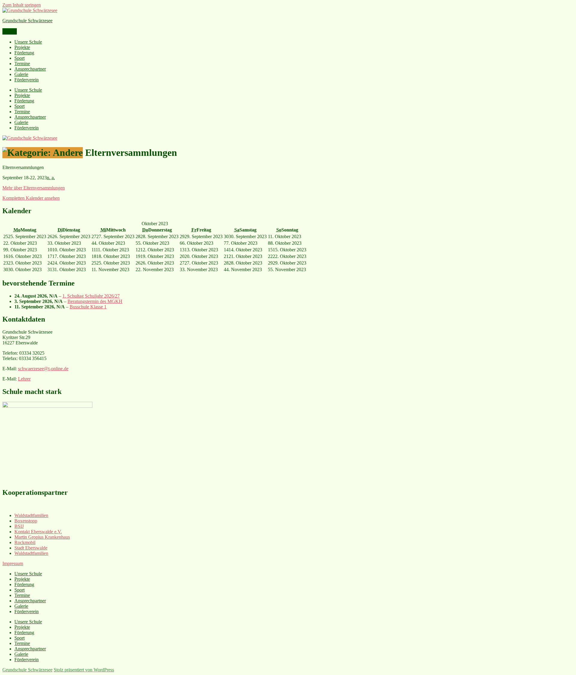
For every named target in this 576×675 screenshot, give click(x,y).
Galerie (21, 74)
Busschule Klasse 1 (88, 306)
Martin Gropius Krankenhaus (42, 537)
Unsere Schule (28, 41)
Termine (22, 63)
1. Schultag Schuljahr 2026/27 (91, 295)
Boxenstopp (25, 520)
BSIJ (19, 526)
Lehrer (24, 378)
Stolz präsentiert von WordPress (84, 669)
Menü (9, 31)
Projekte (22, 47)
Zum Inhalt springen (21, 5)
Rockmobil (24, 542)
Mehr (33, 187)
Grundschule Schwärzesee (27, 20)
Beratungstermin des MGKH (95, 301)
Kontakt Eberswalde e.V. (38, 531)
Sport (19, 58)
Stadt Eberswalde (30, 547)
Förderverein (26, 79)
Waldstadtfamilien (31, 515)
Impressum (12, 563)
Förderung (24, 52)
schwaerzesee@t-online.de (43, 368)
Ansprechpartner (30, 68)
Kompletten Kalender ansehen (31, 198)
